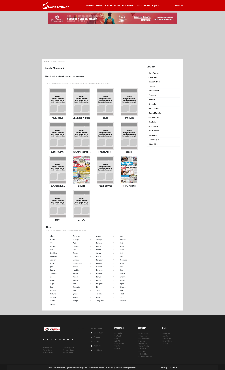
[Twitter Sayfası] (48, 339)
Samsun (53, 290)
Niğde (122, 284)
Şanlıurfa (53, 294)
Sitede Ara (166, 333)
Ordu (51, 287)
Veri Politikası (48, 353)
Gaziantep (123, 260)
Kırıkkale (99, 273)
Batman (53, 246)
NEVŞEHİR (90, 6)
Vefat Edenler (153, 131)
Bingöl (122, 246)
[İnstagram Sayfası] (52, 339)
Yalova (52, 301)
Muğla (52, 284)
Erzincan (53, 260)
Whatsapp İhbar (68, 350)
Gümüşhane (77, 263)
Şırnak (75, 294)
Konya (98, 277)
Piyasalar (151, 86)
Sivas (122, 290)
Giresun (52, 263)
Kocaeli (75, 277)
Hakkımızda (47, 348)
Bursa (122, 250)
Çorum (98, 253)
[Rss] (65, 339)
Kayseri (75, 273)
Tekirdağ (99, 294)
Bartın (122, 243)
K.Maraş (53, 270)
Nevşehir (99, 284)
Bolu (74, 250)
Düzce (75, 256)
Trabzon (53, 297)
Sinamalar (152, 104)
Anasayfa (47, 61)
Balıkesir (99, 243)
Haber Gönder (68, 353)
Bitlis (51, 250)
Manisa (75, 280)
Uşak (98, 297)
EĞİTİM (147, 6)
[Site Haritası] (69, 339)
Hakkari (99, 263)
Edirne (98, 256)
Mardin (98, 280)
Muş (74, 284)
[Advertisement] (112, 41)
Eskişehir (99, 260)
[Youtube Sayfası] (56, 339)
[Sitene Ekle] (73, 339)
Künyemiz (97, 346)
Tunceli (75, 297)
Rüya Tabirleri (153, 109)
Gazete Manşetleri (155, 113)
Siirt (74, 290)
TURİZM (138, 6)
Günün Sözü (153, 144)
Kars (121, 270)
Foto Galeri (98, 328)
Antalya (99, 239)
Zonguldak (100, 301)
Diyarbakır (53, 256)
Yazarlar (96, 337)
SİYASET (99, 6)
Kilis (51, 277)
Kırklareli (123, 301)
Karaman (99, 270)
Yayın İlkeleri (47, 350)
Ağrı (121, 236)
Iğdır (51, 267)
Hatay (122, 263)
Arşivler (97, 341)
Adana (52, 236)
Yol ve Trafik (153, 77)
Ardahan (123, 239)
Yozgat (75, 301)
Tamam (174, 368)
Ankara (52, 304)
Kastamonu (54, 273)
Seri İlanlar (152, 122)
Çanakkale (53, 253)
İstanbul (99, 267)
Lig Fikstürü (143, 344)
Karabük (76, 270)
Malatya (53, 280)
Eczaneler (152, 95)
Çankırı (75, 253)
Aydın (75, 243)
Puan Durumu (153, 91)
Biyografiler (152, 135)
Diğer (154, 6)
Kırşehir (122, 273)
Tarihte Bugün (153, 140)
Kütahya (123, 277)
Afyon (98, 236)
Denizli (122, 253)
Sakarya (123, 287)
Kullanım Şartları (68, 348)
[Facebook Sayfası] (44, 339)
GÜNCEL (108, 6)
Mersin (122, 280)
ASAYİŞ (117, 6)
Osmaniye (76, 287)
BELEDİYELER (127, 6)
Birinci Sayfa (153, 126)
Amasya (76, 239)
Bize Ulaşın (97, 350)
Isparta (75, 267)
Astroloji (151, 100)
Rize (97, 287)
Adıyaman (76, 236)
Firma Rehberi (153, 117)
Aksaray (53, 239)
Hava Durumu (153, 73)
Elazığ (122, 256)
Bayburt (76, 246)
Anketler (166, 336)
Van (121, 297)
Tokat (122, 294)
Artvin (52, 243)
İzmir (121, 267)
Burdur (98, 250)
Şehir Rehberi (143, 354)
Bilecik (98, 246)
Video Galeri (98, 333)
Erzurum (76, 260)
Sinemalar (142, 349)
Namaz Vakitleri (154, 82)
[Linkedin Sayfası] (60, 339)
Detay (165, 368)
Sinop (98, 290)
